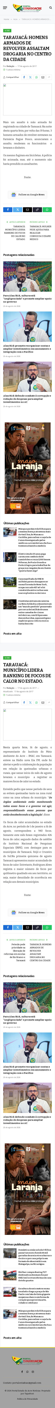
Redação (10, 66)
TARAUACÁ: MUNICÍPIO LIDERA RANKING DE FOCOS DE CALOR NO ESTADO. (14, 233)
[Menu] (5, 7)
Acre (7, 30)
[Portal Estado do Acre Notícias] (27, 7)
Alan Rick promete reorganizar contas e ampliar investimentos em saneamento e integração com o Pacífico (27, 348)
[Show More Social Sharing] (49, 77)
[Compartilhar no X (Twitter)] (30, 77)
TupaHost (29, 1393)
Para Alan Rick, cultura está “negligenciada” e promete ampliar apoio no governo (27, 298)
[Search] (50, 7)
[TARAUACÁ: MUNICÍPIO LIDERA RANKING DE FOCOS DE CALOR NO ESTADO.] (27, 724)
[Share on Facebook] (24, 77)
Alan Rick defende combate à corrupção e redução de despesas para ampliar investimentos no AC (27, 398)
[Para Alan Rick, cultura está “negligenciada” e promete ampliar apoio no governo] (27, 276)
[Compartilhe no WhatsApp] (36, 77)
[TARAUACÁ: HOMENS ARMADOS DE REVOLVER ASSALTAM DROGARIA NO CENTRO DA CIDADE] (27, 99)
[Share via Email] (43, 77)
